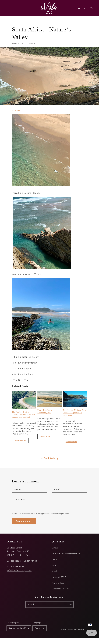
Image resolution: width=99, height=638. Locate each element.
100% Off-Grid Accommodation (66, 553)
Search (55, 571)
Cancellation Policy (60, 589)
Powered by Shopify (85, 629)
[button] (8, 8)
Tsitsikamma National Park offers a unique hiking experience (74, 412)
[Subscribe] (70, 604)
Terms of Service (59, 583)
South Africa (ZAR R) (17, 628)
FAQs (54, 565)
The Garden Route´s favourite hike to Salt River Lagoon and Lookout (23, 414)
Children (55, 559)
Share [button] (17, 110)
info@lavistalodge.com (19, 570)
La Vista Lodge (72, 629)
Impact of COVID (59, 577)
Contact (55, 548)
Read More (20, 440)
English (38, 628)
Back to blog (51, 458)
